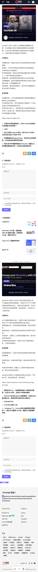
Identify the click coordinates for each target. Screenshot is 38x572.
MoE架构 (5, 550)
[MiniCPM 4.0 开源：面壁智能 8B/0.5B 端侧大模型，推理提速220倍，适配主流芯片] (31, 233)
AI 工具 (6, 26)
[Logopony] (31, 224)
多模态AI (13, 550)
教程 (4, 553)
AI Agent (27, 537)
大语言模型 (20, 545)
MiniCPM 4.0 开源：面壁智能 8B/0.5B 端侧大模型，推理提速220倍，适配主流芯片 (12, 233)
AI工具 (10, 553)
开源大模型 (29, 545)
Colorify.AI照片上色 (11, 405)
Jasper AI (5, 250)
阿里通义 (5, 548)
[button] (3, 2)
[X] (32, 563)
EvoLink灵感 (26, 540)
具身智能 (5, 545)
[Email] (25, 153)
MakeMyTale (8, 401)
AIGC (4, 537)
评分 (4, 167)
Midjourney (12, 537)
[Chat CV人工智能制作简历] (31, 243)
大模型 (5, 555)
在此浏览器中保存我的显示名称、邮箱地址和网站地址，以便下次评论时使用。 (20, 204)
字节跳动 (11, 542)
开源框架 (20, 550)
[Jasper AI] (31, 252)
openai (12, 545)
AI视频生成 (24, 553)
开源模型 (26, 542)
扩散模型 (16, 553)
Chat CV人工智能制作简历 (11, 241)
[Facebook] (29, 563)
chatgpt (32, 553)
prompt (20, 537)
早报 (32, 542)
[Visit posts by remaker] (6, 38)
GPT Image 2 (7, 540)
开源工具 (19, 542)
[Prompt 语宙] (19, 2)
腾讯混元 (20, 548)
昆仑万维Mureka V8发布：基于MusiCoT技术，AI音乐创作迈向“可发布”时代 (19, 133)
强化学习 (12, 548)
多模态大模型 (17, 540)
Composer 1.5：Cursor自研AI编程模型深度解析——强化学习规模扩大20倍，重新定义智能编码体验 (18, 410)
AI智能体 (27, 550)
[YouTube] (34, 563)
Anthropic (28, 548)
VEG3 (6, 129)
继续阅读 (4, 482)
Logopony (5, 222)
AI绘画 (5, 542)
